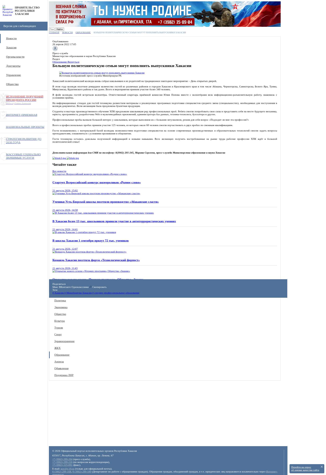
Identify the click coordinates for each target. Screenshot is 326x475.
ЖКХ (57, 348)
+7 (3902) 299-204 (62, 459)
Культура (59, 320)
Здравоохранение (64, 341)
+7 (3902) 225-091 (62, 465)
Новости (11, 38)
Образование (61, 354)
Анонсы (59, 361)
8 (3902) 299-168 (61, 471)
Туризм (58, 327)
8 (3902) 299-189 (82, 471)
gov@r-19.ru (67, 468)
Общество (12, 84)
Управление (13, 75)
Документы (13, 66)
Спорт (58, 334)
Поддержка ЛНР (64, 375)
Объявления (61, 368)
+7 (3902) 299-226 (62, 462)
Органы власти (15, 56)
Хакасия (11, 47)
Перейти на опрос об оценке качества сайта (305, 468)
